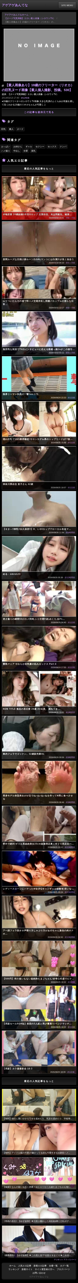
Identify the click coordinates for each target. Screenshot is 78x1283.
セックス (52, 146)
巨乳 (3, 129)
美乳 (33, 151)
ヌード (20, 129)
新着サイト (27, 1269)
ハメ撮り (5, 151)
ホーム (12, 1265)
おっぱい (5, 146)
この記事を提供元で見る (39, 112)
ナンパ (63, 146)
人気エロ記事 (24, 1265)
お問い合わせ (39, 1273)
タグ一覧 (64, 1265)
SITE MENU (67, 5)
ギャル (29, 146)
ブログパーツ (63, 1269)
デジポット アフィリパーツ (65, 1259)
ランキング (13, 1269)
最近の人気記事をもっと (39, 168)
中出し (16, 151)
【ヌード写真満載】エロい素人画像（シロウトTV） (30, 18)
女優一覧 (53, 1265)
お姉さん (17, 146)
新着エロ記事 (40, 1265)
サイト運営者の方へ (44, 1269)
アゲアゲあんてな (15, 5)
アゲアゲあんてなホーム (16, 14)
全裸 (25, 151)
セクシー (40, 146)
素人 (11, 129)
